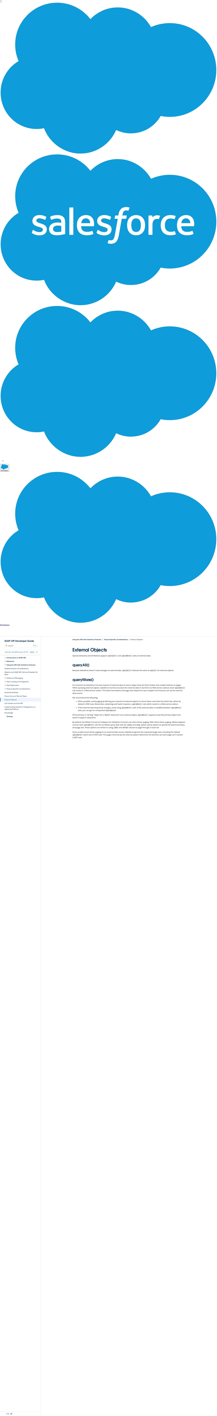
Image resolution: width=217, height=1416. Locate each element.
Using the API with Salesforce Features (86, 639)
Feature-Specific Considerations (116, 639)
